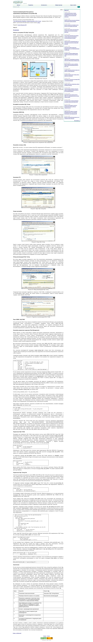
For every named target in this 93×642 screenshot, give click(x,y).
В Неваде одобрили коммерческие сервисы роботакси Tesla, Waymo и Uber (71, 54)
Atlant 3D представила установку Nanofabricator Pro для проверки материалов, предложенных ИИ (70, 112)
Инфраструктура (58, 5)
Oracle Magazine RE (22, 24)
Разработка (30, 5)
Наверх (48, 636)
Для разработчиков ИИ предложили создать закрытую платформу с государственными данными (71, 37)
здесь (38, 22)
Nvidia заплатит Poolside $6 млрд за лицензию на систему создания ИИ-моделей (71, 42)
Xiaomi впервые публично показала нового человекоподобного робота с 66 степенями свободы (71, 90)
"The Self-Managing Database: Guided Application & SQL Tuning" (27, 21)
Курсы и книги (73, 5)
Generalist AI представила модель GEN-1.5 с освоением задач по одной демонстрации (71, 96)
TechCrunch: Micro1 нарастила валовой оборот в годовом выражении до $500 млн (71, 48)
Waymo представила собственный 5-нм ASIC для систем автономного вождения (71, 31)
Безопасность (44, 5)
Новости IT (66, 10)
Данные (18, 5)
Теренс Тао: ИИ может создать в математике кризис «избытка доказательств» (70, 106)
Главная (44, 636)
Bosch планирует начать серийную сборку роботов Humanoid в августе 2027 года (71, 65)
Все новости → (77, 120)
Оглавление (16, 30)
